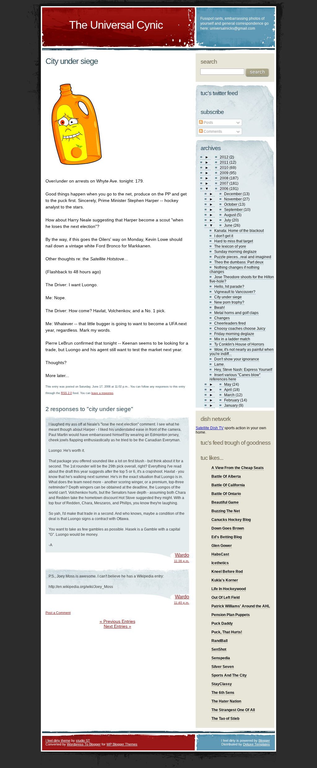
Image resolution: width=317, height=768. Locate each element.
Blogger (264, 740)
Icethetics (220, 563)
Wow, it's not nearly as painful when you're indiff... (242, 351)
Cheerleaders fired (230, 323)
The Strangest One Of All (233, 710)
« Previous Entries (117, 621)
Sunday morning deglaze (235, 252)
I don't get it (223, 236)
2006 (224, 189)
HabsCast (220, 554)
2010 (224, 168)
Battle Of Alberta (226, 476)
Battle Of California (228, 485)
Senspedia (220, 658)
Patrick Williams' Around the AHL (240, 606)
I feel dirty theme (58, 740)
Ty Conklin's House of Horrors (239, 344)
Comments (212, 131)
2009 (224, 173)
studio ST (83, 740)
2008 (224, 178)
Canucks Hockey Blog (231, 520)
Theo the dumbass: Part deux (238, 262)
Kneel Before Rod (227, 571)
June (228, 225)
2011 (224, 162)
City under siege (72, 61)
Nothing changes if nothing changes (234, 269)
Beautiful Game (225, 502)
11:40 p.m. (181, 602)
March (230, 395)
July (228, 220)
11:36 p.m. (181, 561)
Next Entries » (117, 626)
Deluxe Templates (256, 744)
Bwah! (219, 307)
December (233, 194)
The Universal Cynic (116, 25)
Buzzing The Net (225, 511)
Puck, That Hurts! (226, 632)
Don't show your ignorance (236, 359)
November (233, 199)
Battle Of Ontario (226, 494)
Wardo (182, 555)
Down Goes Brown (227, 528)
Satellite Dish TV (210, 428)
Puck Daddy (222, 623)
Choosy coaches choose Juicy (239, 328)
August (230, 215)
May (228, 384)
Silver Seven (222, 667)
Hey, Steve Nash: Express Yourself (243, 369)
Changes (222, 318)
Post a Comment (58, 613)
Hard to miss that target (233, 241)
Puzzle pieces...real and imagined (242, 257)
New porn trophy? (229, 302)
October (231, 204)
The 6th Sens (222, 692)
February (232, 400)
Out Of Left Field (225, 597)
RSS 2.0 (66, 393)
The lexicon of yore (230, 246)
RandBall (219, 641)
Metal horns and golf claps (236, 313)
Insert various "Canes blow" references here (235, 377)
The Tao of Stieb (225, 718)
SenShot (218, 649)
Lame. (219, 364)
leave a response (102, 393)
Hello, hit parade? (229, 286)
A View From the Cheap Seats (237, 468)
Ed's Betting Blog (226, 537)
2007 (224, 183)
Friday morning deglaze (234, 334)
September (234, 210)
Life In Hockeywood (228, 589)
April (228, 390)
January (231, 405)
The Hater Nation (226, 701)
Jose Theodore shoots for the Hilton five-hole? (242, 279)
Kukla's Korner (224, 580)
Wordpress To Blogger (84, 744)
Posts (208, 122)
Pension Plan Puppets (230, 615)
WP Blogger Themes (121, 744)
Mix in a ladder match (232, 339)
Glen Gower (221, 545)
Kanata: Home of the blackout (239, 231)
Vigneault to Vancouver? (234, 292)
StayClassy (221, 684)
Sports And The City (229, 675)
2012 (224, 157)
